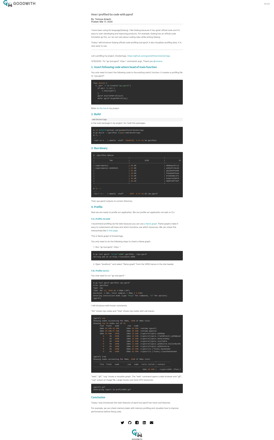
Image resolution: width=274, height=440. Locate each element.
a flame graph (150, 224)
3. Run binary (99, 148)
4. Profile (97, 207)
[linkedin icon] (144, 423)
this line (102, 108)
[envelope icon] (151, 423)
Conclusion (98, 397)
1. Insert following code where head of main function (124, 67)
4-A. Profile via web (100, 218)
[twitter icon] (122, 423)
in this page (112, 230)
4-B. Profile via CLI (100, 270)
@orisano (157, 61)
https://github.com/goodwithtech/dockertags (148, 56)
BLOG (267, 4)
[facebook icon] (137, 423)
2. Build (96, 114)
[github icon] (129, 423)
